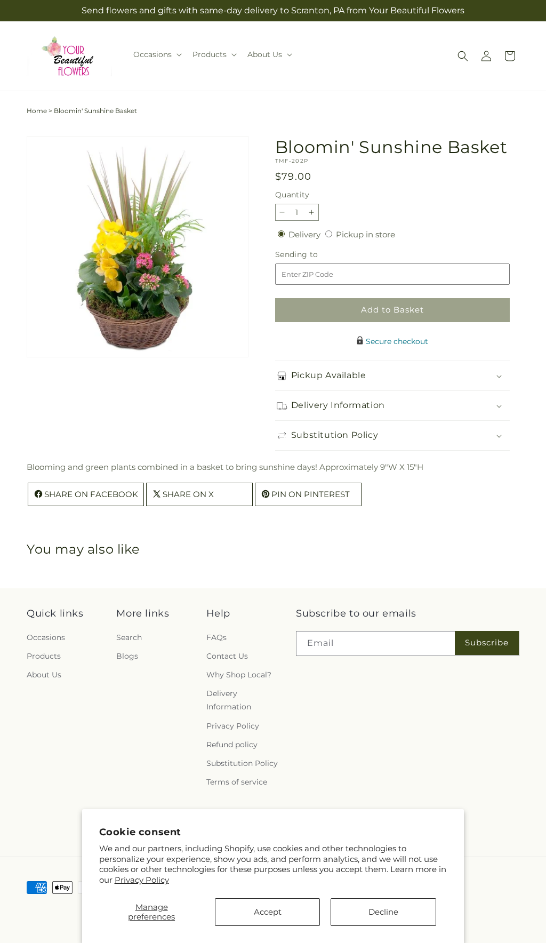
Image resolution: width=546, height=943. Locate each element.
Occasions (46, 637)
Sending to (312, 254)
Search (129, 637)
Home (37, 111)
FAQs (216, 637)
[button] (156, 54)
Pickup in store (365, 234)
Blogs (127, 656)
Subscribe (487, 642)
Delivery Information (228, 700)
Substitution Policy (242, 763)
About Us (44, 675)
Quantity (292, 194)
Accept (268, 912)
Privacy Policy (142, 880)
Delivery (305, 234)
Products (44, 656)
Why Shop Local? (238, 675)
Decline (383, 912)
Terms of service (236, 782)
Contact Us (227, 656)
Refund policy (232, 744)
